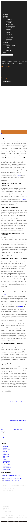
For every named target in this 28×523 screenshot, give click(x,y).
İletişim (4, 52)
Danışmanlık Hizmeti (10, 45)
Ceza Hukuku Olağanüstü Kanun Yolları (11, 475)
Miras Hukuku (9, 34)
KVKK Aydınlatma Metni (18, 521)
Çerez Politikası (8, 521)
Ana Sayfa (5, 14)
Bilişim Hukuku (9, 24)
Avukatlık (5, 448)
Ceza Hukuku (9, 19)
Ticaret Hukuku (9, 40)
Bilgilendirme (6, 44)
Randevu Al (8, 50)
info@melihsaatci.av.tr (8, 83)
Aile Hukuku (8, 22)
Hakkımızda (5, 16)
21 (1, 130)
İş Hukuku (8, 32)
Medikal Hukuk (9, 35)
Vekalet (7, 47)
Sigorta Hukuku (9, 37)
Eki (1, 133)
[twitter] (3, 494)
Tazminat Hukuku (10, 27)
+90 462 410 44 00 (7, 81)
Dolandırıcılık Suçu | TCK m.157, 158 (11, 480)
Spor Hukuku (9, 39)
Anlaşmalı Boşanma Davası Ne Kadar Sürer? (12, 478)
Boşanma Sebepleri (7, 477)
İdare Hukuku (9, 31)
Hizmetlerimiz (6, 17)
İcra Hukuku (8, 29)
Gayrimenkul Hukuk (10, 26)
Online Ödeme (9, 49)
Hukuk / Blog (6, 42)
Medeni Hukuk (9, 21)
